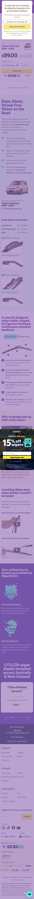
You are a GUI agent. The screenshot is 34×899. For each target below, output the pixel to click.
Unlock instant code (17, 457)
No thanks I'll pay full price (17, 461)
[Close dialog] (33, 430)
